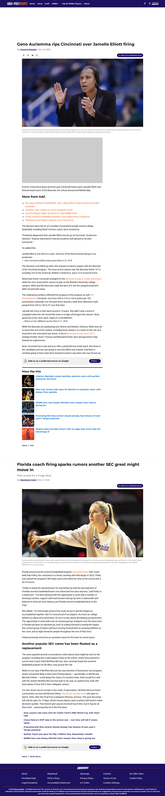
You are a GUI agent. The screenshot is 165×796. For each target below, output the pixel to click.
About (87, 4)
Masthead (52, 773)
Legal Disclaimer (29, 782)
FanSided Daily (28, 778)
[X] (150, 3)
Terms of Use (109, 778)
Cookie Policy (135, 778)
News (39, 4)
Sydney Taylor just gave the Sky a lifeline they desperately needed (58, 734)
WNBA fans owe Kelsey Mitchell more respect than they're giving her (59, 738)
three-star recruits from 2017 (81, 333)
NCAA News (35, 756)
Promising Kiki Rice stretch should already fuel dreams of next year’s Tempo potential (59, 728)
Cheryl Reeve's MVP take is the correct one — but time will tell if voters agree (60, 721)
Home (32, 4)
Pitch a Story (53, 778)
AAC (32, 445)
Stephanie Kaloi (28, 480)
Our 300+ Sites (136, 773)
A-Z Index (84, 782)
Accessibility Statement (58, 782)
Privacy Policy (86, 778)
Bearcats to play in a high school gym (83, 278)
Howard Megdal (28, 49)
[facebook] (144, 3)
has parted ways (80, 572)
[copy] (37, 55)
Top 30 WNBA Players (71, 4)
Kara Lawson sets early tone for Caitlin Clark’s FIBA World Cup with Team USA (62, 714)
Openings (84, 773)
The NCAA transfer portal (74, 693)
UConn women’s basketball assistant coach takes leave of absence (57, 216)
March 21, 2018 (60, 321)
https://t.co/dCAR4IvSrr (61, 318)
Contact (107, 773)
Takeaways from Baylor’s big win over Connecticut (49, 220)
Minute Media (19, 789)
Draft (47, 4)
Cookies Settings (111, 782)
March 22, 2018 (65, 260)
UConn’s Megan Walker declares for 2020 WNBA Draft (51, 213)
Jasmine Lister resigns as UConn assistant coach (49, 210)
